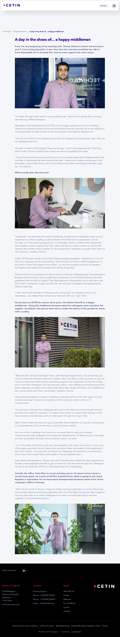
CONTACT (103, 6)
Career (66, 607)
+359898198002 (47, 599)
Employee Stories (20, 31)
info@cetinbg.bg (47, 603)
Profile (66, 595)
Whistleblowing (62, 626)
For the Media (69, 603)
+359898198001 (47, 595)
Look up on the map (10, 605)
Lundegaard (76, 632)
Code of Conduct (47, 626)
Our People (6, 31)
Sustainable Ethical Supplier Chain (85, 626)
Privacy (105, 626)
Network (67, 599)
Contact (67, 611)
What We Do (69, 591)
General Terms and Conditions (25, 626)
